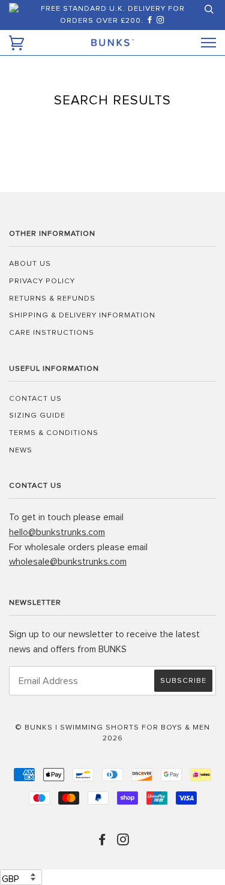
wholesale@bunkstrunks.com (68, 561)
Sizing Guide (37, 415)
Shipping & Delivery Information (82, 315)
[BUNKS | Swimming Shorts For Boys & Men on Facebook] (151, 21)
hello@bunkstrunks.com (57, 532)
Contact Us (35, 399)
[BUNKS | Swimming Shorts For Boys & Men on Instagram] (161, 21)
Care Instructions (51, 333)
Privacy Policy (42, 281)
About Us (30, 264)
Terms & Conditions (53, 433)
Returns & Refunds (52, 298)
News (20, 450)
